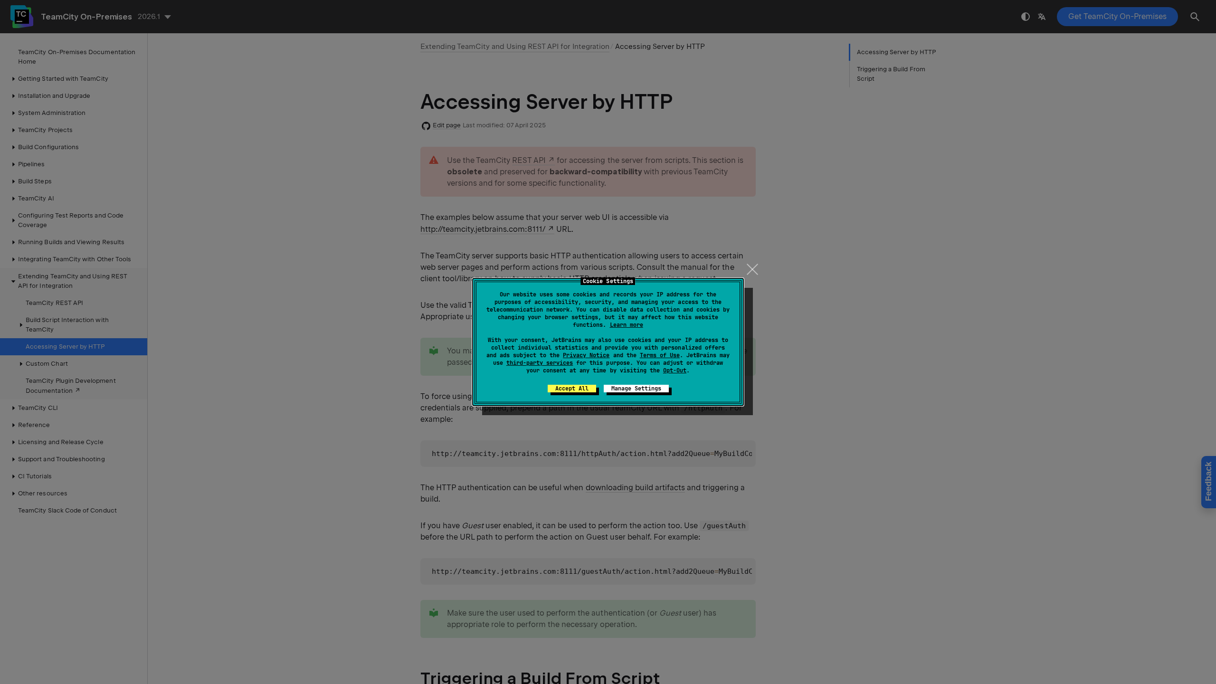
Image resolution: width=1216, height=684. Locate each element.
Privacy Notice (586, 355)
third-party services (539, 363)
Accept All (572, 388)
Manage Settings (636, 388)
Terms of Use (660, 355)
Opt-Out (674, 370)
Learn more (626, 325)
